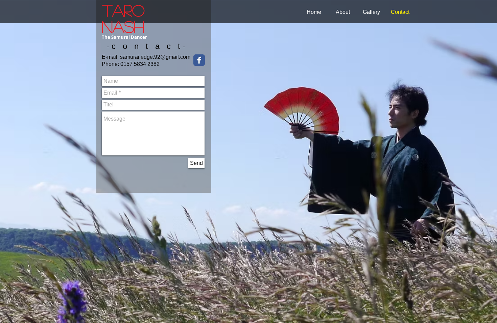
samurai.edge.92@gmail (149, 57)
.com (184, 57)
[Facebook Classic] (199, 60)
